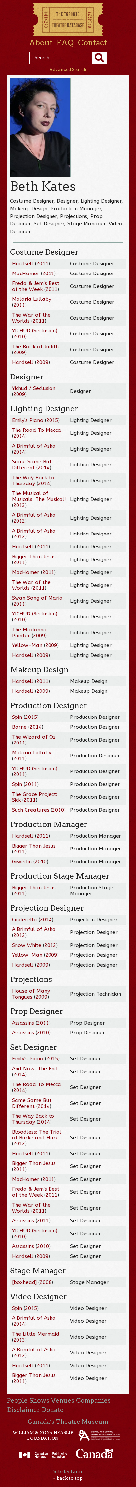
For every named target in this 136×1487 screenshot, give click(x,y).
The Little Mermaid (35, 1334)
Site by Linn (67, 1471)
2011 (42, 264)
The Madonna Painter (29, 633)
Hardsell (22, 264)
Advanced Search (67, 69)
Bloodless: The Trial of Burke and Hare (36, 1135)
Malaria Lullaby (31, 299)
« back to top (68, 1478)
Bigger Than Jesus (34, 557)
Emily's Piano (27, 420)
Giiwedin (22, 862)
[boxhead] (24, 1282)
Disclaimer (23, 1410)
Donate (53, 1410)
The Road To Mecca (36, 430)
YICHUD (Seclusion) (34, 331)
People (17, 1400)
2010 (19, 337)
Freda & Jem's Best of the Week (35, 286)
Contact (92, 42)
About (40, 42)
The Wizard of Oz (34, 737)
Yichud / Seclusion (33, 388)
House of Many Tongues (31, 994)
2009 (19, 352)
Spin (17, 717)
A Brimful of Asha (34, 446)
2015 (52, 420)
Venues (62, 1400)
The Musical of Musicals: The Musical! (39, 496)
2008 (45, 1282)
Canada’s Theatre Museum (68, 1421)
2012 (19, 521)
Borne (19, 727)
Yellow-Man (27, 645)
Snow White (26, 945)
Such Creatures (30, 810)
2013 (19, 505)
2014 (19, 436)
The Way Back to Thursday (33, 480)
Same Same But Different (31, 465)
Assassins (23, 1023)
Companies (93, 1400)
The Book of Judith (35, 347)
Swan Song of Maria (37, 598)
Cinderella (24, 920)
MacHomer (25, 273)
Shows (39, 1400)
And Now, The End (35, 1069)
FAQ (65, 42)
